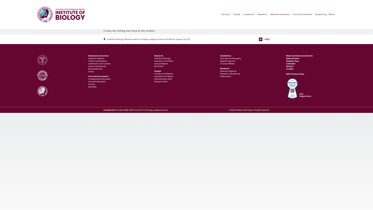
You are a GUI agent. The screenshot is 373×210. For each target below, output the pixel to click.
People (236, 14)
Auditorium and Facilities (99, 63)
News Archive (292, 58)
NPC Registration (305, 95)
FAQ (267, 39)
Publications (225, 76)
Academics (248, 14)
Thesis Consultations (97, 61)
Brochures (158, 66)
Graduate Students (96, 81)
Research (262, 14)
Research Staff (160, 81)
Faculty (91, 84)
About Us (225, 14)
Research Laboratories (230, 73)
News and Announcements (299, 56)
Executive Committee (163, 61)
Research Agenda (228, 71)
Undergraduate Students (99, 79)
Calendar (290, 63)
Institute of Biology (162, 58)
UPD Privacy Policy (295, 74)
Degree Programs (227, 61)
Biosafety (92, 87)
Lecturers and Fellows (163, 76)
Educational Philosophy (230, 58)
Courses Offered (227, 63)
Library (91, 71)
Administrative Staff (163, 79)
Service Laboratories (97, 66)
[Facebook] (260, 39)
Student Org (321, 14)
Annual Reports (161, 63)
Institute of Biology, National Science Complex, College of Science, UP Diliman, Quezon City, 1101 (148, 39)
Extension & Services (280, 14)
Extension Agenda (96, 58)
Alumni (331, 14)
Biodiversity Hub (95, 69)
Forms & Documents (302, 14)
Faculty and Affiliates (163, 73)
